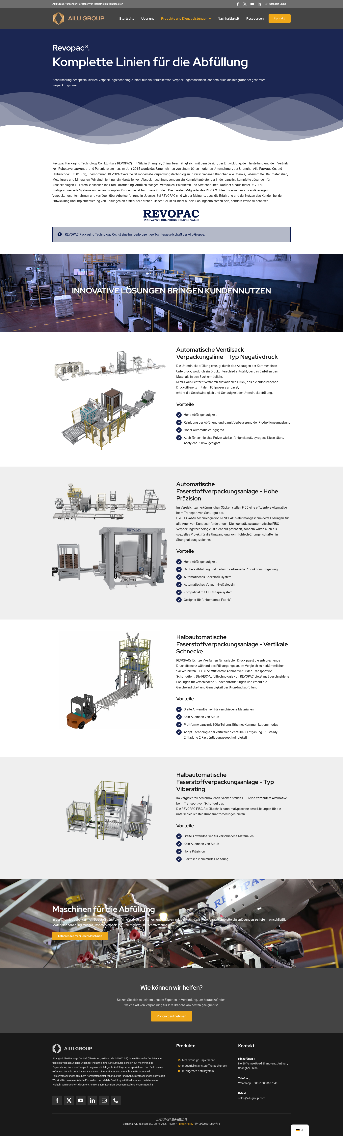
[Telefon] (116, 1100)
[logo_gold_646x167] (78, 13)
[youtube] (252, 4)
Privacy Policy (185, 1123)
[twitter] (245, 4)
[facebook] (237, 4)
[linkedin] (259, 4)
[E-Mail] (104, 1100)
